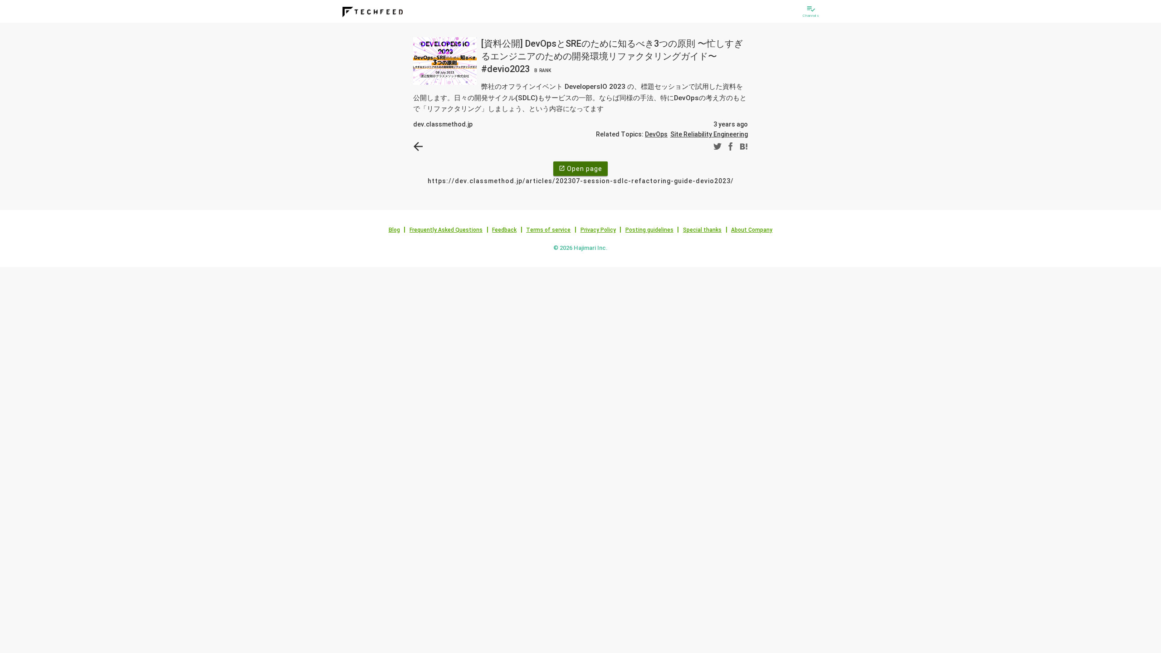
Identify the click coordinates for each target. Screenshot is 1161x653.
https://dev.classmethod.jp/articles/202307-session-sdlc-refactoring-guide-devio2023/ (581, 181)
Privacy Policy (598, 230)
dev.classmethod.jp (443, 124)
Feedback (504, 230)
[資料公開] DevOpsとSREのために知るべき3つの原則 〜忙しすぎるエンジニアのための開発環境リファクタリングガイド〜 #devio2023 (612, 56)
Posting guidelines (649, 230)
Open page (580, 168)
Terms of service (548, 230)
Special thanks (702, 230)
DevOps (656, 134)
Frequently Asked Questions (446, 230)
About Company (751, 230)
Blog (394, 230)
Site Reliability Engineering (709, 134)
